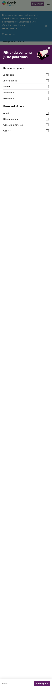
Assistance (8, 92)
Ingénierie (8, 74)
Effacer (5, 683)
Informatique (10, 80)
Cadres (7, 130)
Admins (7, 113)
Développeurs (10, 119)
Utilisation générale (13, 124)
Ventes (6, 86)
